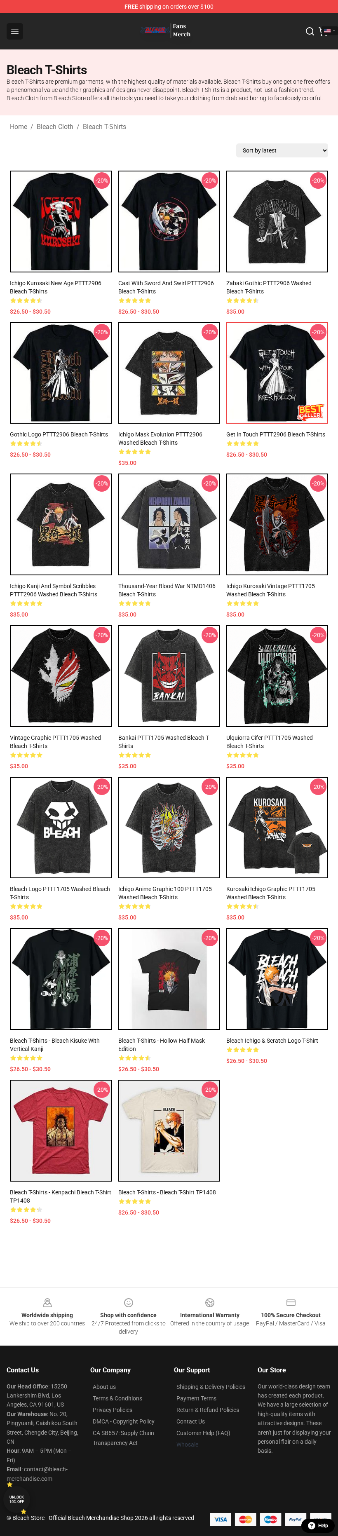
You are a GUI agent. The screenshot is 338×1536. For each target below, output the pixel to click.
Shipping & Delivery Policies (210, 1387)
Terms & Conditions (117, 1398)
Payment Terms (196, 1398)
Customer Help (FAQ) (203, 1433)
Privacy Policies (112, 1410)
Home (18, 127)
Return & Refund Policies (207, 1410)
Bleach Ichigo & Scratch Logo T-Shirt (272, 1040)
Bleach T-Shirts (104, 127)
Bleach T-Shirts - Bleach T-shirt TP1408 (167, 1192)
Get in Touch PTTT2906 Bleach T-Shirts (275, 434)
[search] (310, 31)
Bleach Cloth (55, 127)
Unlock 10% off (16, 1499)
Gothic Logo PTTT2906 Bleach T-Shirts (59, 434)
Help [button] (323, 1526)
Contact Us (190, 1421)
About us (104, 1387)
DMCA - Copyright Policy (124, 1421)
